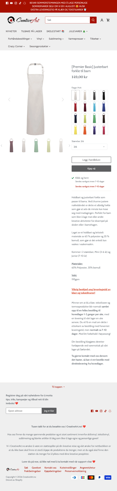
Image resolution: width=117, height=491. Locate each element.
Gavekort (36, 467)
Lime (85, 118)
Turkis (94, 107)
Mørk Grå (94, 95)
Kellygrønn (94, 118)
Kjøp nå (91, 168)
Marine (76, 118)
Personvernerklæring (75, 471)
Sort (104, 95)
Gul (76, 130)
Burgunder (85, 107)
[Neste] (59, 99)
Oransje (85, 130)
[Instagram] (16, 3)
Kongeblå (104, 107)
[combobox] (67, 20)
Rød (76, 107)
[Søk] (93, 20)
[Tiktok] (20, 3)
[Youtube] (11, 3)
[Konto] (102, 20)
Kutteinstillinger (68, 467)
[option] (36, 99)
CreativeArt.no (29, 477)
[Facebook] (7, 3)
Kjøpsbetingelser (52, 471)
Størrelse (76, 141)
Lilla (94, 130)
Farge (74, 87)
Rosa (104, 130)
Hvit (76, 95)
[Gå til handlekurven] (108, 20)
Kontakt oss (50, 467)
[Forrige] (13, 99)
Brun (104, 118)
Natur (85, 95)
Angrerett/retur (87, 467)
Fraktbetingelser (32, 471)
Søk (26, 467)
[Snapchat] (24, 3)
